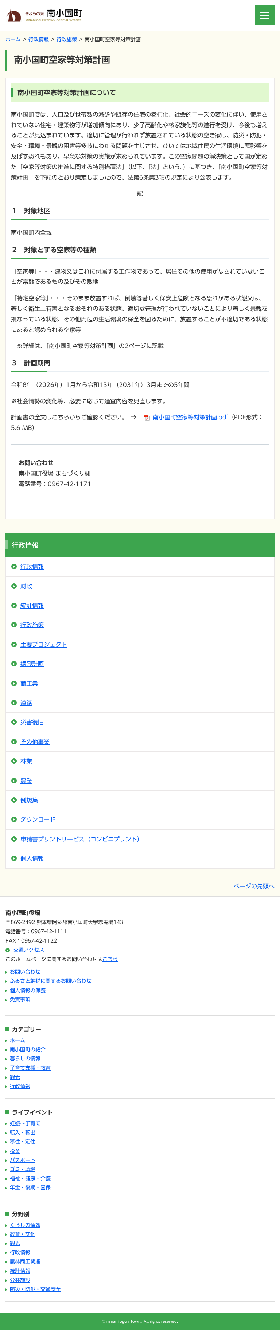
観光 (15, 1077)
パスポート (22, 1160)
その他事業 (35, 742)
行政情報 (38, 39)
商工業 (29, 683)
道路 (26, 703)
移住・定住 (22, 1141)
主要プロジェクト (43, 645)
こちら (110, 959)
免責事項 (20, 999)
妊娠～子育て (25, 1123)
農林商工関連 (25, 1261)
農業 (26, 781)
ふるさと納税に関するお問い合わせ (51, 980)
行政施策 (67, 39)
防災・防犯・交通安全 (35, 1289)
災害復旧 (32, 722)
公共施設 (20, 1280)
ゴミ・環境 (22, 1169)
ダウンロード (37, 819)
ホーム (13, 39)
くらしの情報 (25, 1225)
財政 (26, 586)
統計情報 (32, 606)
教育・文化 (22, 1234)
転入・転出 (22, 1132)
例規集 (29, 800)
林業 (26, 761)
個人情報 (32, 858)
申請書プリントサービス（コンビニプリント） (81, 839)
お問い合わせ (25, 971)
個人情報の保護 (28, 990)
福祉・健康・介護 (30, 1178)
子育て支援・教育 (30, 1068)
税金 (15, 1151)
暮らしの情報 (25, 1058)
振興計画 (32, 664)
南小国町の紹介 (28, 1049)
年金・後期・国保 (30, 1187)
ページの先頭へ (254, 886)
